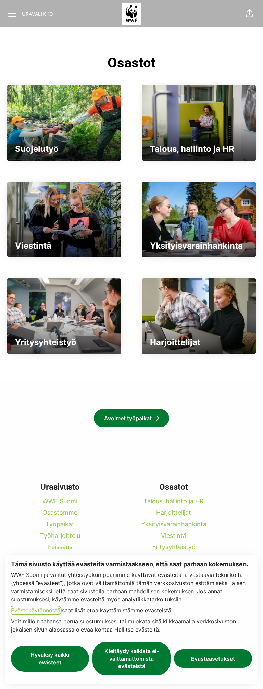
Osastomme (59, 512)
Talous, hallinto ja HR (173, 501)
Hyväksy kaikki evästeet (50, 658)
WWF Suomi (59, 501)
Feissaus (60, 547)
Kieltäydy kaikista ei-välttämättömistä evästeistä (131, 659)
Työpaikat (60, 524)
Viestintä (173, 535)
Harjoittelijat (173, 512)
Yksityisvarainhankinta (173, 524)
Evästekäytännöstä (35, 610)
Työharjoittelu (60, 535)
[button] (249, 13)
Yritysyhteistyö (174, 547)
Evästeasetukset (213, 658)
